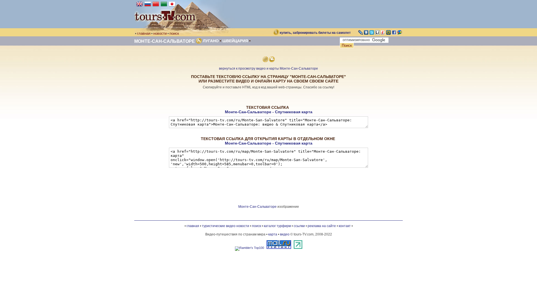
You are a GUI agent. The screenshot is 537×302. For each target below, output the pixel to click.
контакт (345, 226)
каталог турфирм (277, 226)
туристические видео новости (225, 226)
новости (160, 33)
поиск (174, 33)
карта (272, 234)
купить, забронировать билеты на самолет (315, 33)
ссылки (299, 226)
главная (143, 33)
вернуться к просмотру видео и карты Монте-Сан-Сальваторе (268, 68)
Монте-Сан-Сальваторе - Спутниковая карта (268, 112)
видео (284, 234)
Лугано (211, 41)
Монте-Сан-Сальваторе (164, 41)
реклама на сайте (322, 226)
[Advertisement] (268, 97)
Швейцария (235, 41)
